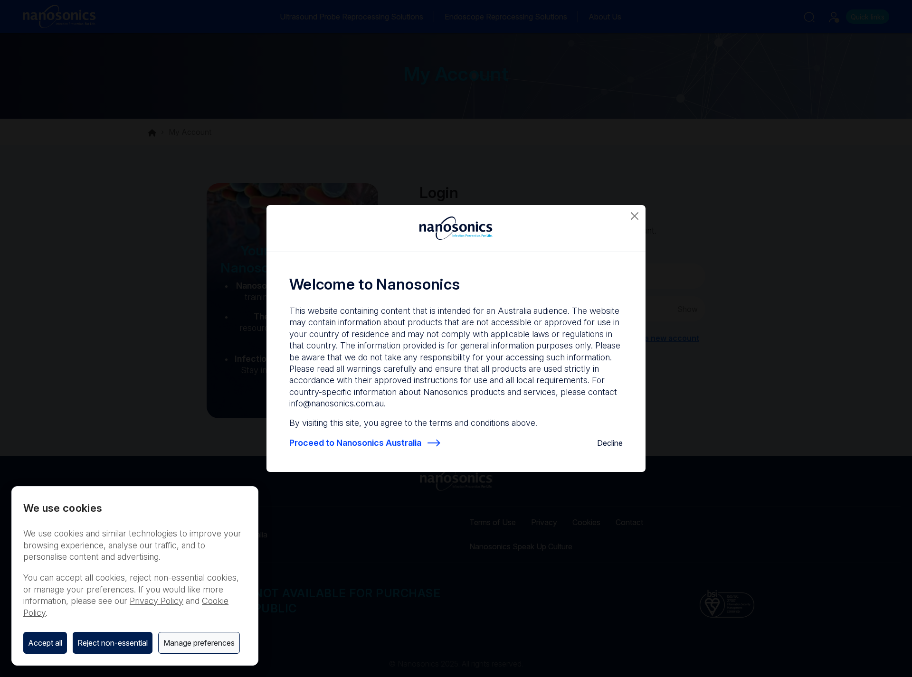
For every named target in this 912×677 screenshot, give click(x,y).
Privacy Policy (156, 601)
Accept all (45, 643)
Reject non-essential (112, 643)
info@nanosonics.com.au (336, 403)
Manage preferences (199, 643)
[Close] (634, 216)
